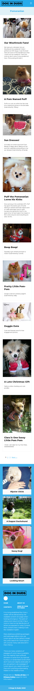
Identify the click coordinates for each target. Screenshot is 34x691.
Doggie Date (11, 326)
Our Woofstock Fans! (16, 43)
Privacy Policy (9, 677)
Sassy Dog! (17, 551)
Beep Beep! (11, 247)
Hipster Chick (17, 492)
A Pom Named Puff (15, 99)
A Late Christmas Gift (17, 381)
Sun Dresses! (11, 140)
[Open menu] (31, 3)
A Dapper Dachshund (17, 521)
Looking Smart (17, 581)
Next (14, 457)
